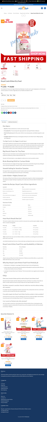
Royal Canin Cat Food (24, 13)
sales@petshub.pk (5, 412)
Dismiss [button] (27, 2)
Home (5, 13)
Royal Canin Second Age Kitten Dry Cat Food (31, 108)
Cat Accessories (4, 386)
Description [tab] (4, 122)
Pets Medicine (4, 389)
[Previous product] (25, 16)
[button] (1, 8)
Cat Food (10, 13)
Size (2, 93)
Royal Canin (7, 106)
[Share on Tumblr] (15, 113)
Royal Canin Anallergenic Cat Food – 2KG (39, 333)
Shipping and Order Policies (7, 399)
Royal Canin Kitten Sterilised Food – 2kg (8, 359)
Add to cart (11, 100)
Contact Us (3, 397)
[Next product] (22, 16)
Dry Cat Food (16, 13)
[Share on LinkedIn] (13, 113)
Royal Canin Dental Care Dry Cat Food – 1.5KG (8, 333)
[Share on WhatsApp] (2, 113)
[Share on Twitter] (6, 113)
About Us (3, 396)
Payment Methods (5, 400)
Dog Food (3, 385)
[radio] (3, 95)
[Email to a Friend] (9, 113)
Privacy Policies (4, 402)
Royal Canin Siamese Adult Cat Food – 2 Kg (23, 333)
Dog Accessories (4, 388)
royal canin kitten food (18, 108)
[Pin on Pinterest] (11, 113)
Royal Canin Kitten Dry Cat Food (8, 108)
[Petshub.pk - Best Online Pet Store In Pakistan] (23, 8)
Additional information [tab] (12, 122)
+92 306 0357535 (4, 410)
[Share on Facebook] (4, 113)
